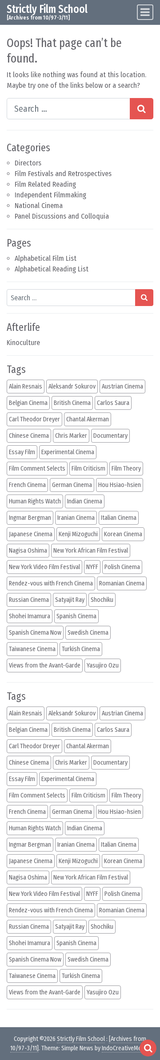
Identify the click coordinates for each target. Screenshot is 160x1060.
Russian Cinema (29, 600)
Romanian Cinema (121, 583)
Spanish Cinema (76, 616)
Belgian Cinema (28, 403)
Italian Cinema (118, 518)
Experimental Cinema (67, 452)
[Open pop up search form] (148, 1048)
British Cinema (72, 403)
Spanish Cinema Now (35, 632)
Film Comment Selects (37, 468)
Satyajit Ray (69, 600)
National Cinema (39, 205)
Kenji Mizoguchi (78, 534)
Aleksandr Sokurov (72, 386)
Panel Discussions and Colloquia (62, 216)
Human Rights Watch (35, 501)
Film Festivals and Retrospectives (63, 173)
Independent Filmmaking (50, 195)
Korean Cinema (123, 534)
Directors (28, 163)
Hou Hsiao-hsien (119, 485)
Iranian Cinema (76, 518)
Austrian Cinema (122, 386)
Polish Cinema (122, 567)
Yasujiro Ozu (103, 665)
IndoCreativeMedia (125, 1048)
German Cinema (72, 485)
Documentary (110, 436)
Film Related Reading (45, 184)
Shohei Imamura (29, 616)
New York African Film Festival (90, 550)
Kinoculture (23, 342)
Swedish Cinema (88, 632)
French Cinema (27, 485)
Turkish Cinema (81, 649)
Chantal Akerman (87, 419)
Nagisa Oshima (28, 550)
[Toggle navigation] (145, 12)
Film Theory (126, 468)
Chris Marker (71, 436)
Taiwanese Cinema (32, 649)
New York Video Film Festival (44, 567)
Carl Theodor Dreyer (34, 419)
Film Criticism (88, 468)
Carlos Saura (113, 403)
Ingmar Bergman (30, 518)
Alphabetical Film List (45, 258)
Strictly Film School (47, 9)
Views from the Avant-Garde (44, 665)
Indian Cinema (84, 501)
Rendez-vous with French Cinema (51, 583)
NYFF (92, 567)
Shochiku (102, 600)
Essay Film (22, 452)
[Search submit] (144, 297)
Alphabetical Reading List (51, 269)
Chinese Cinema (29, 436)
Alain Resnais (25, 386)
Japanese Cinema (30, 534)
